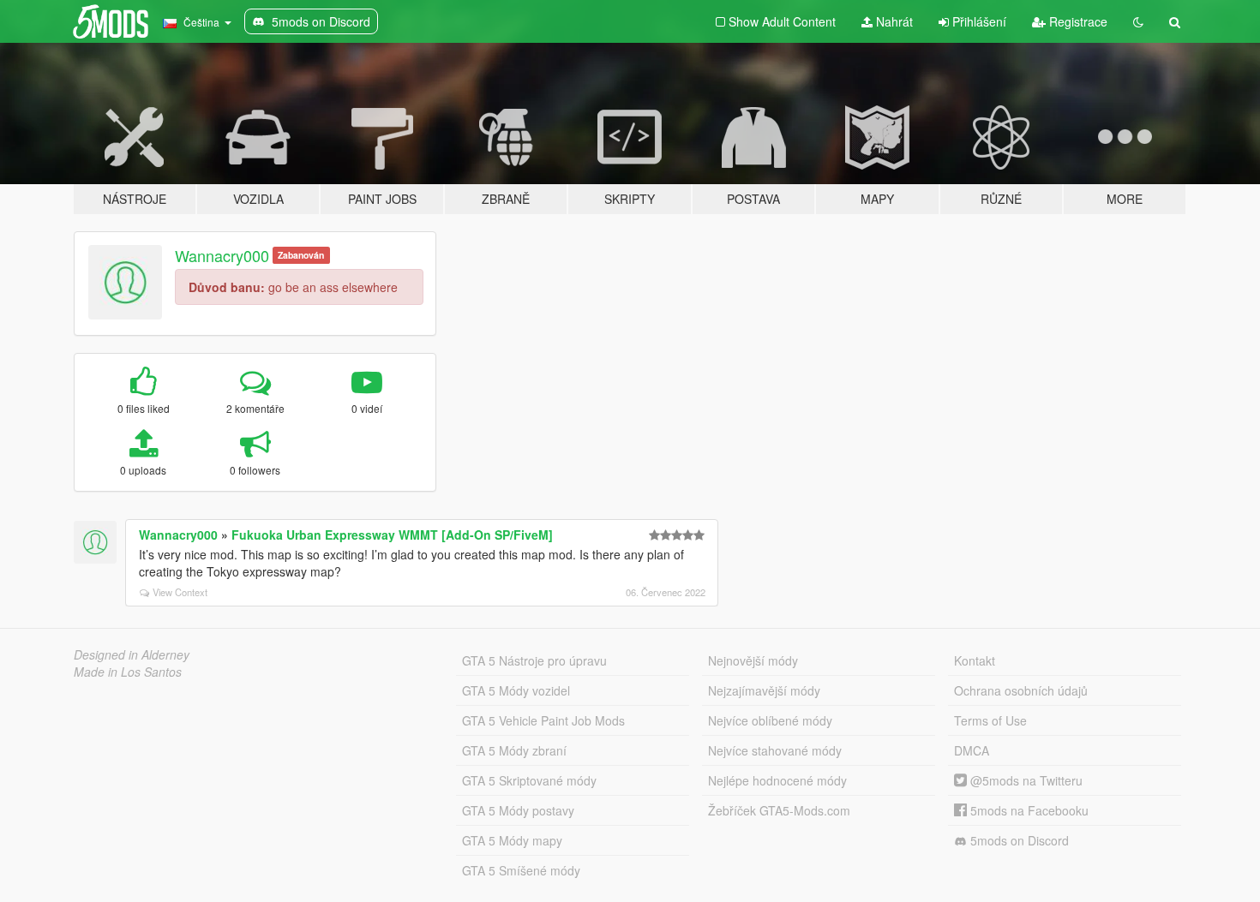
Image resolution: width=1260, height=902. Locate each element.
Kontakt (974, 660)
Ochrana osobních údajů (1021, 690)
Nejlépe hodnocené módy (777, 780)
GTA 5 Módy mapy (512, 840)
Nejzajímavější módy (764, 690)
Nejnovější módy (753, 660)
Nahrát (893, 21)
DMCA (971, 750)
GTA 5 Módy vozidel (516, 690)
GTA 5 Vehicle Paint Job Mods (543, 720)
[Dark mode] (1138, 21)
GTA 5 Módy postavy (518, 810)
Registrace (1076, 21)
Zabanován (301, 254)
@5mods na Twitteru (1025, 780)
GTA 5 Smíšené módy (521, 870)
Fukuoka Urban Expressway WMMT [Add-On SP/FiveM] (392, 534)
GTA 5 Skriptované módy (529, 780)
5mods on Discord (1018, 840)
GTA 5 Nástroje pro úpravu (534, 660)
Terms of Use (990, 720)
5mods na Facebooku (1028, 810)
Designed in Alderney (131, 654)
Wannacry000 (222, 255)
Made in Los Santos (128, 671)
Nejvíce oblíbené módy (770, 720)
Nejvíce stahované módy (775, 750)
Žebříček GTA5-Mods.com (779, 810)
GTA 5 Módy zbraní (514, 750)
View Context (180, 592)
